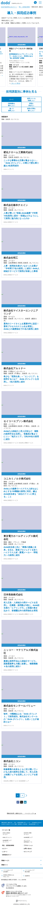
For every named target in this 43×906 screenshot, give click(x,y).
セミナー (5, 848)
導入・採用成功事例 (8, 845)
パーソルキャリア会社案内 (8, 870)
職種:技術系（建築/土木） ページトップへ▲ (21, 813)
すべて (11, 99)
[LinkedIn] (25, 802)
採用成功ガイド (6, 855)
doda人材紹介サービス (6, 833)
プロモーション (28, 845)
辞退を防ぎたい (31, 104)
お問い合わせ (28, 848)
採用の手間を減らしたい (31, 109)
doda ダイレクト (7, 837)
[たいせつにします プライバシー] (3, 885)
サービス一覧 (6, 830)
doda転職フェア (28, 837)
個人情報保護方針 (10, 888)
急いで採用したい (11, 109)
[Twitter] (21, 802)
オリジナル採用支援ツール (28, 841)
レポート (5, 851)
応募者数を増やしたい (11, 104)
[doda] (6, 2)
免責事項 (27, 875)
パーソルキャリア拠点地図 (29, 870)
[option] (22, 57)
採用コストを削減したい (31, 99)
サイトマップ (28, 851)
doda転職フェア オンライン (7, 841)
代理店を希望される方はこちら (8, 875)
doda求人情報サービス (27, 833)
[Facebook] (18, 802)
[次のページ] (26, 795)
